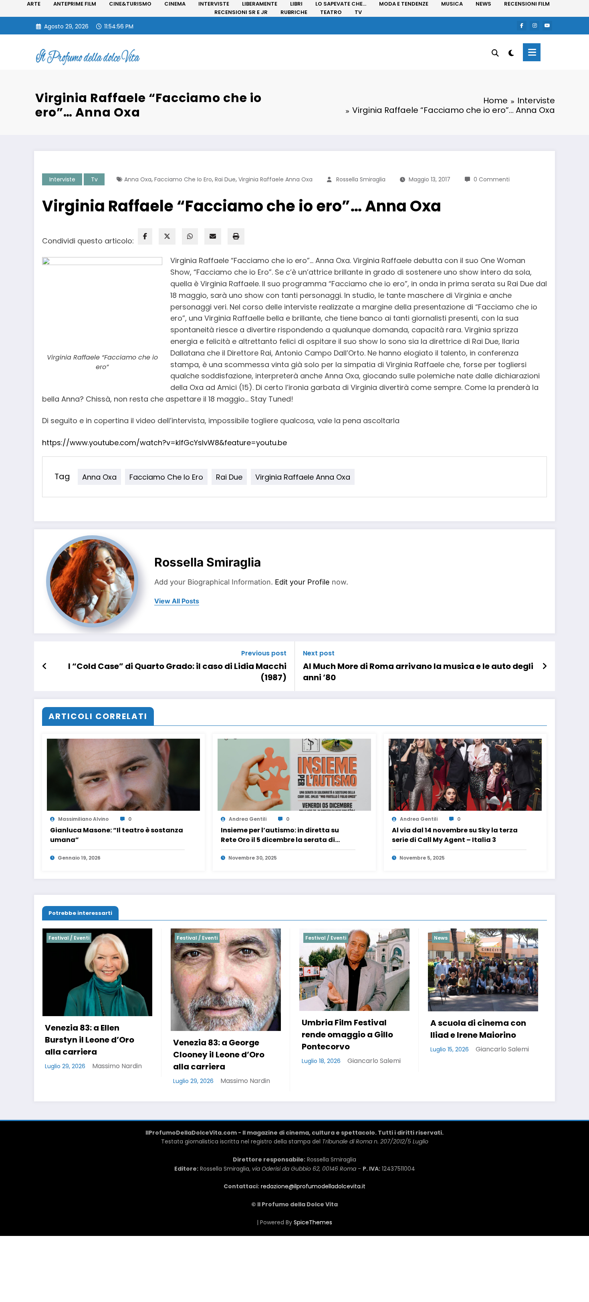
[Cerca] (495, 52)
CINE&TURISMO (130, 4)
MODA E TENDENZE (403, 4)
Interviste (62, 179)
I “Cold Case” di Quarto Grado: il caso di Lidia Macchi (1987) (177, 672)
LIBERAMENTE (259, 4)
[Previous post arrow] (44, 666)
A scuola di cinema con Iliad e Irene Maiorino (349, 1029)
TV (358, 12)
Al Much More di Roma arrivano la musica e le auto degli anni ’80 (418, 672)
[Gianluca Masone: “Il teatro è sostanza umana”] (123, 774)
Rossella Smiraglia (360, 179)
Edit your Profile (302, 582)
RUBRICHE (293, 12)
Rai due (225, 179)
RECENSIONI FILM (527, 4)
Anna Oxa (137, 179)
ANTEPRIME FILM (74, 4)
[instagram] (534, 25)
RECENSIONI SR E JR (241, 12)
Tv (94, 179)
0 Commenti (492, 179)
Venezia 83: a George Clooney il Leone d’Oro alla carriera (90, 1054)
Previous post (263, 653)
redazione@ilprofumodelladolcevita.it (313, 1280)
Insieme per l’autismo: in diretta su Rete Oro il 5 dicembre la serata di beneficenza (280, 835)
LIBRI (296, 4)
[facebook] (145, 236)
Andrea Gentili (247, 819)
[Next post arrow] (544, 666)
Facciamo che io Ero (183, 179)
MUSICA (452, 4)
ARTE (33, 4)
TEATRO (331, 12)
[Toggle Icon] (532, 52)
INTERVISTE (213, 4)
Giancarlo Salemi (245, 1060)
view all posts (176, 601)
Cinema (444, 937)
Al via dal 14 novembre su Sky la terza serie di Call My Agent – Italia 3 (455, 835)
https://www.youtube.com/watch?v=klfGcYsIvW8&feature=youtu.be (164, 443)
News (312, 937)
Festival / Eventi (68, 937)
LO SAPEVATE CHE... (340, 4)
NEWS (483, 4)
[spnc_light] (511, 52)
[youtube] (547, 25)
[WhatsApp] (190, 236)
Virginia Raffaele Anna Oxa (275, 179)
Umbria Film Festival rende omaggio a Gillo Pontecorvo (219, 1034)
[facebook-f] (521, 25)
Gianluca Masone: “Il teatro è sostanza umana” (116, 835)
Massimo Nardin (117, 1080)
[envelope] (212, 236)
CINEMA (175, 4)
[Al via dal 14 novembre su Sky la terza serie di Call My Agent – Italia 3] (465, 774)
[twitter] (167, 236)
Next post (319, 653)
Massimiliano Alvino (83, 819)
